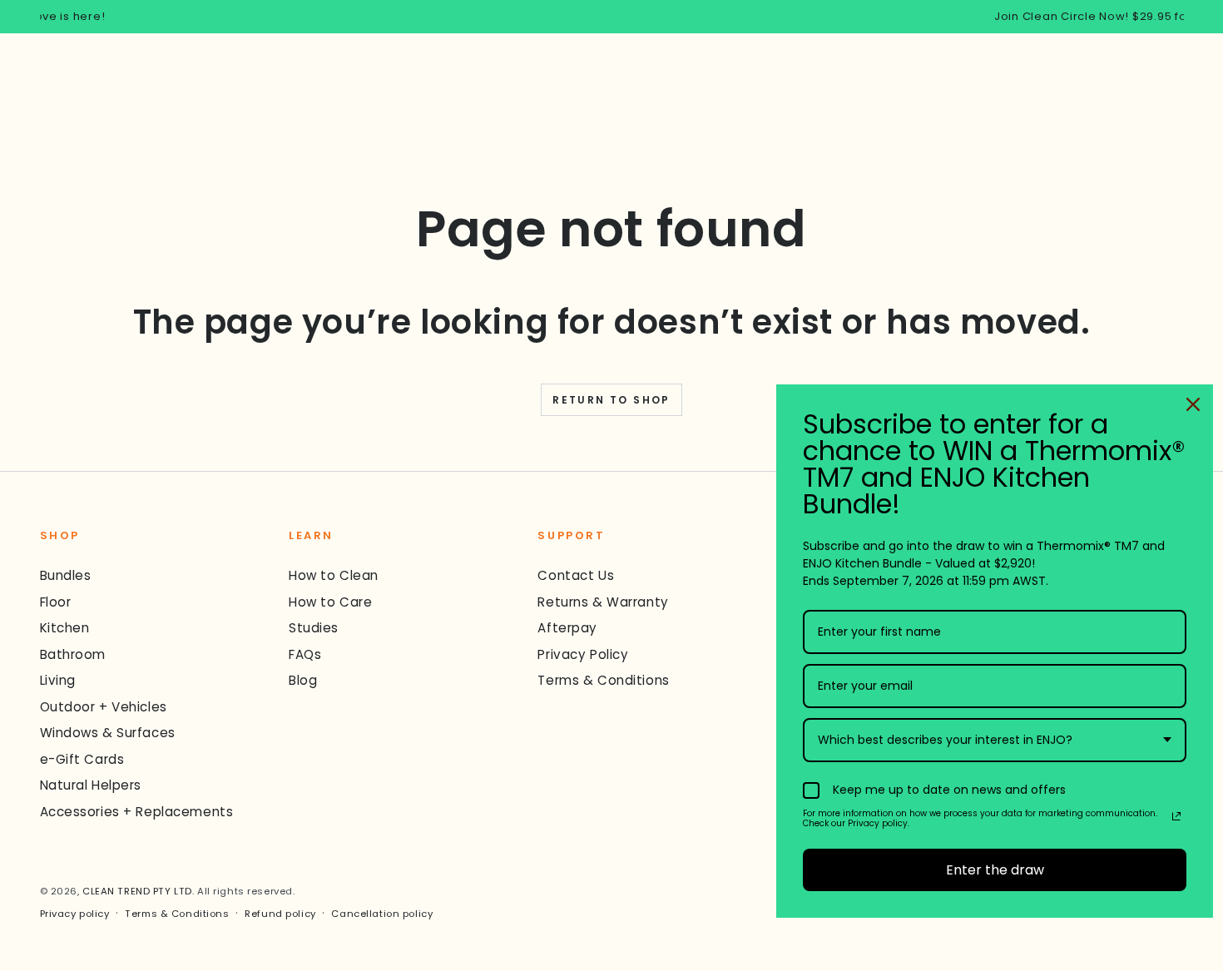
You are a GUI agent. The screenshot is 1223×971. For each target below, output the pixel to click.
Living (58, 680)
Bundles (66, 575)
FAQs (305, 654)
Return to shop (611, 400)
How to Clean (334, 575)
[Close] (1193, 404)
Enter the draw (995, 869)
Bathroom (73, 654)
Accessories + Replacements (137, 811)
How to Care (330, 602)
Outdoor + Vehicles (103, 707)
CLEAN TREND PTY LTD (137, 891)
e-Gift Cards (82, 759)
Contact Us (575, 575)
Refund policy (280, 913)
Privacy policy (75, 913)
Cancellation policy (382, 913)
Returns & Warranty (602, 602)
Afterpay (567, 628)
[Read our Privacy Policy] (1176, 816)
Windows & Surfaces (108, 732)
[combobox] (994, 740)
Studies (314, 628)
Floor (56, 602)
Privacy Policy (582, 654)
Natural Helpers (91, 785)
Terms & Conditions (603, 680)
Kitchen (65, 628)
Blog (303, 680)
